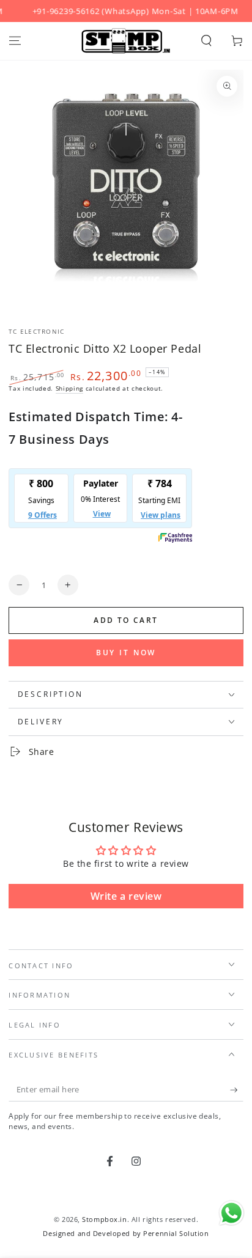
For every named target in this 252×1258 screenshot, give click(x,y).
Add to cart (126, 620)
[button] (206, 41)
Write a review (126, 896)
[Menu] (15, 41)
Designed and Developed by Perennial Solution (126, 1233)
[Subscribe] (236, 1090)
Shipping (69, 388)
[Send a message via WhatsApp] (231, 1213)
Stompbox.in (104, 1219)
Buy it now (126, 652)
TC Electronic (36, 332)
